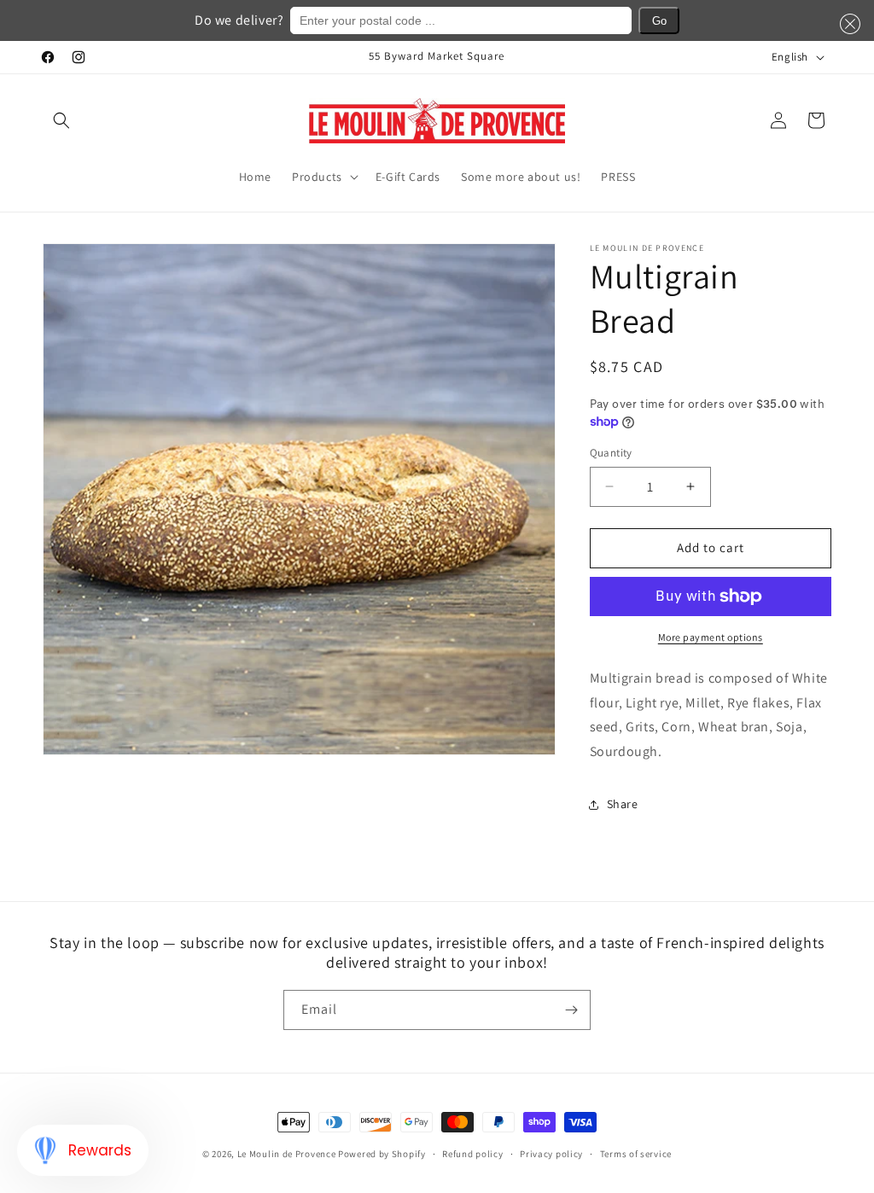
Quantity (611, 452)
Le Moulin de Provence (286, 1154)
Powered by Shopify (382, 1154)
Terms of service (636, 1154)
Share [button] (622, 804)
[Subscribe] (571, 1010)
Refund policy (472, 1154)
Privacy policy (551, 1154)
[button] (61, 120)
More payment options (710, 637)
